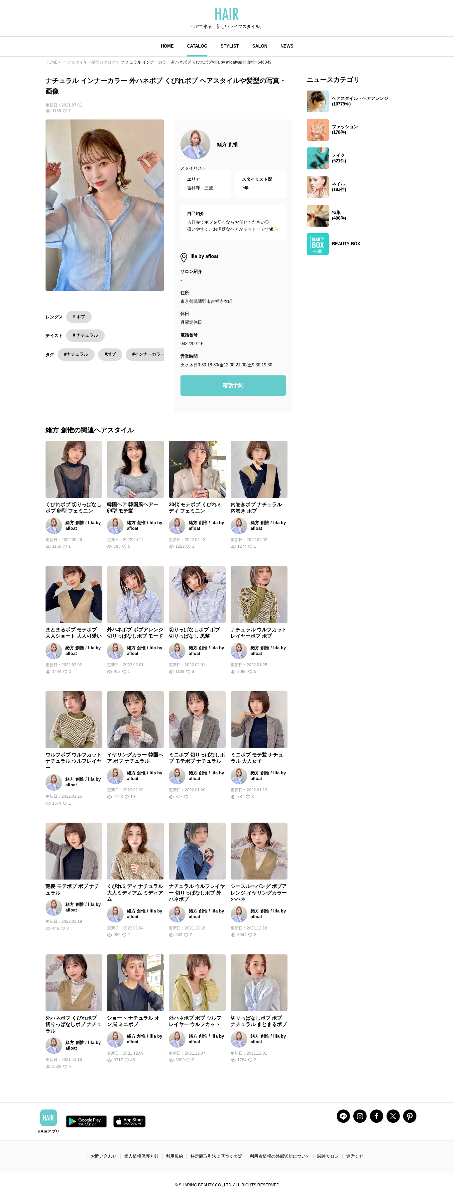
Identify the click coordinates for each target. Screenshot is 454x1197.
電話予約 (233, 385)
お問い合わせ (104, 1156)
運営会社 (355, 1156)
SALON (259, 46)
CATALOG (197, 46)
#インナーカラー (148, 354)
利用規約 (174, 1156)
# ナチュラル (85, 335)
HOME (167, 46)
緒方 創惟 (227, 144)
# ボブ (79, 316)
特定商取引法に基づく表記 (216, 1156)
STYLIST (230, 46)
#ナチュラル (76, 354)
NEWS (287, 46)
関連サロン (328, 1156)
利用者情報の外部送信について (280, 1156)
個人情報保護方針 (141, 1156)
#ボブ (110, 354)
